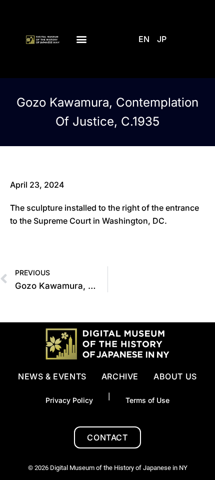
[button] (82, 39)
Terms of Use (148, 400)
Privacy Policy (69, 400)
